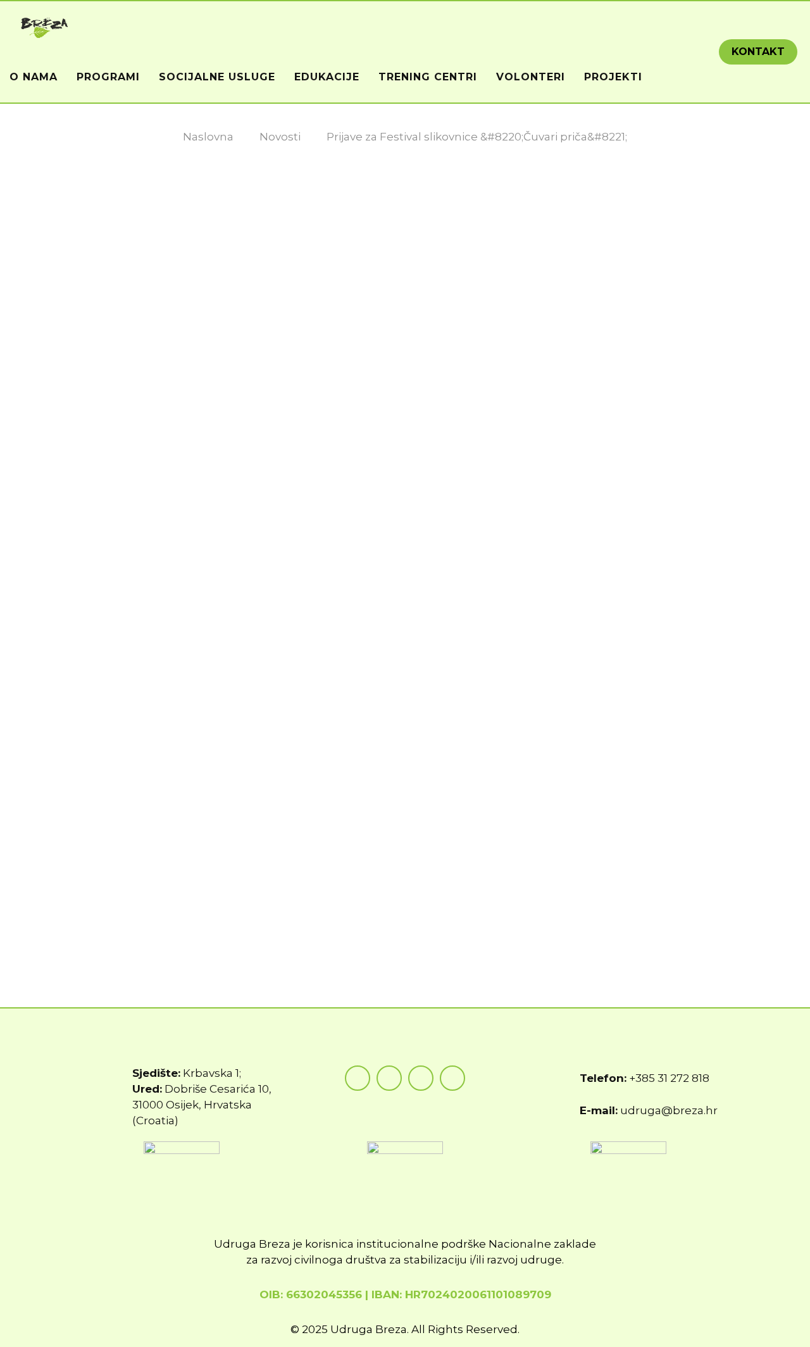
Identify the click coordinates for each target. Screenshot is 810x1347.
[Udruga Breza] (44, 26)
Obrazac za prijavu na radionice (168, 925)
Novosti (280, 136)
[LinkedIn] (452, 1078)
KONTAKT (758, 52)
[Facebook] (357, 1078)
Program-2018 (122, 900)
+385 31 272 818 (669, 1078)
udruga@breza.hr (669, 1110)
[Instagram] (389, 1078)
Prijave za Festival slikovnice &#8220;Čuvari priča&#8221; (477, 136)
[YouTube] (420, 1078)
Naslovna (208, 136)
